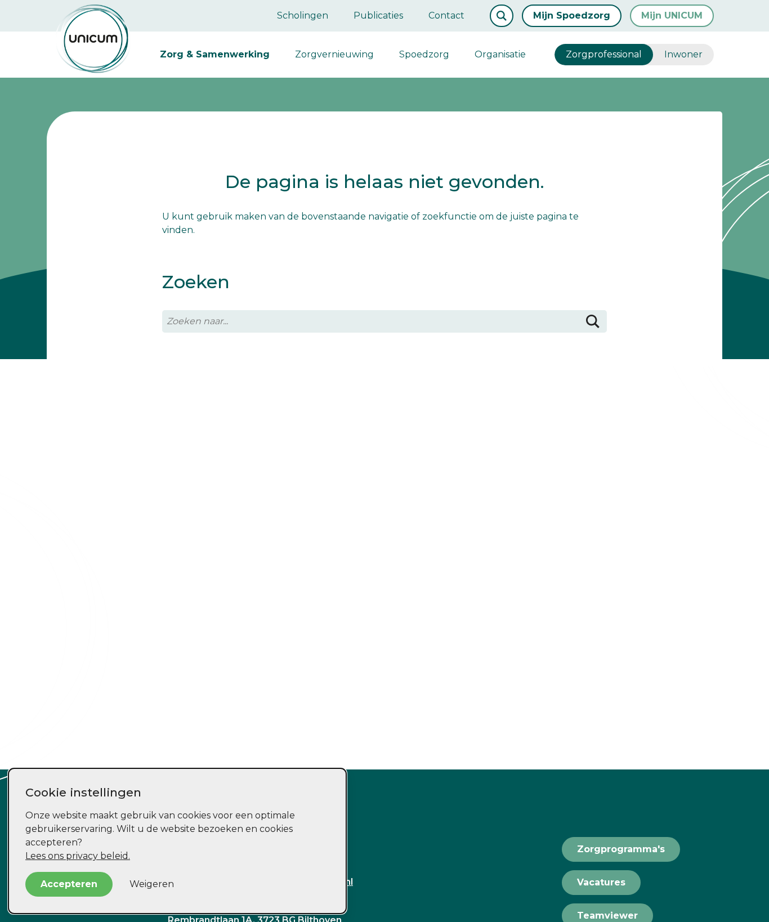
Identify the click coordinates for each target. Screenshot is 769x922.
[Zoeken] (593, 321)
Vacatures (601, 882)
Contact (446, 15)
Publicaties (378, 15)
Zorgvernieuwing (334, 54)
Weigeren (151, 884)
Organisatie (500, 54)
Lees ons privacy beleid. (77, 856)
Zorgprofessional (604, 54)
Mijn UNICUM (672, 15)
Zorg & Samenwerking (215, 54)
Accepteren (69, 884)
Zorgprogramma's (621, 849)
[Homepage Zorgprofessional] (93, 39)
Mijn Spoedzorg (571, 15)
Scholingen (302, 15)
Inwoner (683, 54)
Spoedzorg (424, 54)
